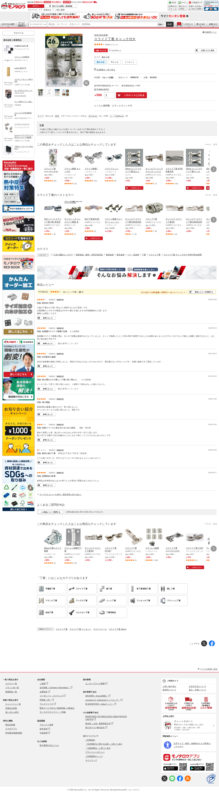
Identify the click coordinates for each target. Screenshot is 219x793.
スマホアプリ (11, 729)
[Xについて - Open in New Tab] (164, 781)
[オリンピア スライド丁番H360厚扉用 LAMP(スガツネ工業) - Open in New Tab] (134, 208)
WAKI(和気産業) (101, 35)
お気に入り (213, 24)
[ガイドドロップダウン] (196, 8)
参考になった (48, 318)
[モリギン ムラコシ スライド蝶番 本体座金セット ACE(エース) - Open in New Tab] (73, 208)
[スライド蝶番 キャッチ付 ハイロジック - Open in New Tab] (73, 158)
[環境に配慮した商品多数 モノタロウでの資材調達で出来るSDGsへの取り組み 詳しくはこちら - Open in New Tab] (18, 510)
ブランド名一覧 (12, 687)
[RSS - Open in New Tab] (188, 781)
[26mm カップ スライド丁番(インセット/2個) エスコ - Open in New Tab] (195, 158)
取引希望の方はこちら (49, 745)
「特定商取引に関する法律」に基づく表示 (103, 744)
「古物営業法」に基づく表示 (98, 748)
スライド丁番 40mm (117, 629)
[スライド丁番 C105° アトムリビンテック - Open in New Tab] (195, 537)
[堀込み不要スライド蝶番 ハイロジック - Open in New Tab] (53, 537)
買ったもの (201, 24)
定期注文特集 (11, 708)
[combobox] (102, 24)
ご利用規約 (90, 740)
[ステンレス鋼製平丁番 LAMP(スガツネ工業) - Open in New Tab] (73, 537)
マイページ (32, 10)
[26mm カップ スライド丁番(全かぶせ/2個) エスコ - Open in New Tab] (134, 158)
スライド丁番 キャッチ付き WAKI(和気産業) (182, 255)
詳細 (160, 24)
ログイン (36, 6)
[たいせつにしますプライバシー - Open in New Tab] (211, 779)
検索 (169, 24)
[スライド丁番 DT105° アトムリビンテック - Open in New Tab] (114, 537)
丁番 (144, 255)
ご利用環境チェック (94, 756)
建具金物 (120, 255)
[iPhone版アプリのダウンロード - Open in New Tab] (175, 767)
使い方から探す (12, 712)
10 (80, 292)
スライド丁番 (154, 255)
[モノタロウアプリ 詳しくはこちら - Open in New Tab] (188, 757)
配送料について (169, 690)
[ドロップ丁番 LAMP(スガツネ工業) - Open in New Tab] (154, 208)
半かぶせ (114, 62)
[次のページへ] (214, 169)
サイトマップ (91, 760)
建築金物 (110, 255)
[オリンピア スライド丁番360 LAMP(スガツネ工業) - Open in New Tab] (175, 208)
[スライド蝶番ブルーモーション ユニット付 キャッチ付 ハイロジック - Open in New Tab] (114, 208)
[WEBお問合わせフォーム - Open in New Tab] (172, 6)
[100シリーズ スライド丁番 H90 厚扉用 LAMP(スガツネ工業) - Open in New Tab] (53, 208)
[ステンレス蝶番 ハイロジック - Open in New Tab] (154, 537)
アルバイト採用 (46, 725)
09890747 (60, 300)
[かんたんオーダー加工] (18, 335)
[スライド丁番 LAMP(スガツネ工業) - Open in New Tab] (134, 537)
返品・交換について (197, 690)
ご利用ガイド (172, 681)
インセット (129, 62)
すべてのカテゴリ (36, 24)
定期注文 (47, 10)
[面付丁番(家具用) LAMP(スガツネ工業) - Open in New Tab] (93, 208)
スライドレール (100, 629)
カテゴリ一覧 (11, 683)
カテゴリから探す (8, 24)
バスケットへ (136, 188)
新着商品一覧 (11, 692)
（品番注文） (22, 24)
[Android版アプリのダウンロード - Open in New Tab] (202, 767)
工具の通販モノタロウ (63, 255)
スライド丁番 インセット (80, 629)
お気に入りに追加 (207, 50)
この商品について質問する (50, 512)
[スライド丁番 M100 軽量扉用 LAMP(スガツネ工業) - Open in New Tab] (175, 158)
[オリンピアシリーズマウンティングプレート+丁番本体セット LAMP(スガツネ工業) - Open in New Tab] (154, 158)
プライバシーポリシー (95, 752)
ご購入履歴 (60, 10)
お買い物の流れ (169, 686)
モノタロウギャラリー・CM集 (53, 712)
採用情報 (41, 721)
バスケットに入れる (134, 95)
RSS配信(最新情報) (13, 733)
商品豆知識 (10, 725)
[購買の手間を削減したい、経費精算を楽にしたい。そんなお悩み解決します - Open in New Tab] (127, 272)
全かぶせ (100, 62)
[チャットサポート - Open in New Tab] (182, 6)
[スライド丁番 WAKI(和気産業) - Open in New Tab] (53, 158)
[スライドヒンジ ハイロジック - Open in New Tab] (114, 158)
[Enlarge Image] (86, 83)
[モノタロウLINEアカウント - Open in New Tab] (172, 781)
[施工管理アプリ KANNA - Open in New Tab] (18, 377)
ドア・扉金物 (133, 255)
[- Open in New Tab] (171, 703)
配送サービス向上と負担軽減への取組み (57, 708)
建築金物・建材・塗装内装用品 (89, 255)
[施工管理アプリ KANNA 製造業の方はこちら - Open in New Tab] (18, 399)
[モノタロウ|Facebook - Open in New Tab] (180, 781)
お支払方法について (197, 686)
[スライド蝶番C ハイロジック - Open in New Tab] (93, 158)
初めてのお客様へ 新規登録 (62, 6)
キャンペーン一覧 (13, 704)
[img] (14, 6)
